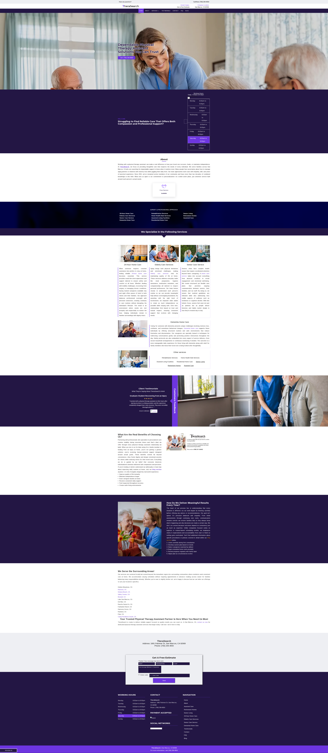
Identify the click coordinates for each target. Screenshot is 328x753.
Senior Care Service (190, 722)
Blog (187, 10)
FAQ (182, 10)
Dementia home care (191, 328)
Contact (176, 10)
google (158, 728)
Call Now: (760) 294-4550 (201, 2)
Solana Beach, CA (124, 592)
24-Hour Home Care (190, 716)
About (147, 10)
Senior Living (200, 362)
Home (141, 10)
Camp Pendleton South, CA (127, 617)
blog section (157, 469)
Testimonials (166, 10)
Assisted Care (189, 366)
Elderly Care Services (191, 719)
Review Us (8, 750)
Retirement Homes (174, 366)
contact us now (202, 622)
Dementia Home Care (191, 725)
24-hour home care (139, 273)
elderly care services (159, 273)
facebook (153, 728)
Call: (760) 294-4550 (126, 58)
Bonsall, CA (122, 597)
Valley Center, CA (124, 594)
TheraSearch (124, 167)
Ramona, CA (122, 589)
